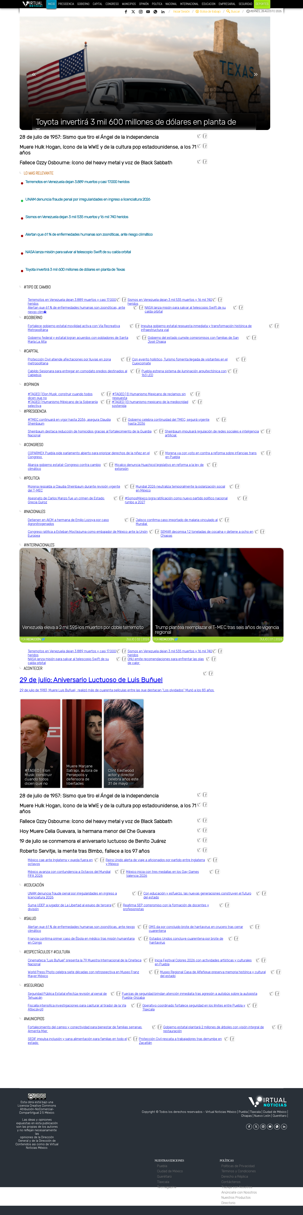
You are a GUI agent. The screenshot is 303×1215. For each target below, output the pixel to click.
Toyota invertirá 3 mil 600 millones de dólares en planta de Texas (73, 269)
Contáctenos (232, 1182)
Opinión (144, 4)
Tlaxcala (163, 1182)
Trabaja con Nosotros (237, 1187)
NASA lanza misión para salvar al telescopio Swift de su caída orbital (76, 251)
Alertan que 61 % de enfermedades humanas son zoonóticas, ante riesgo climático (87, 234)
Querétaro (165, 1176)
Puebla (162, 1166)
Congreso (112, 4)
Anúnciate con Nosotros (240, 1192)
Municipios (129, 4)
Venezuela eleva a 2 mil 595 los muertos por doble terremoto (82, 627)
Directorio (229, 1203)
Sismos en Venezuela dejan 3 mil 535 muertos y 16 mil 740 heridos (74, 216)
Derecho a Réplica (235, 1176)
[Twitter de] (43, 639)
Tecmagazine (167, 1187)
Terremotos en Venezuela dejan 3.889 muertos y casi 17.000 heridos (75, 181)
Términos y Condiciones (239, 1171)
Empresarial (227, 4)
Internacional (189, 4)
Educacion (208, 4)
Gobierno (83, 4)
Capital (97, 4)
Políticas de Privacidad (239, 1166)
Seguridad (245, 4)
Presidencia (66, 4)
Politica (157, 4)
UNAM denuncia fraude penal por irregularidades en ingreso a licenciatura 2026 (85, 199)
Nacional (171, 4)
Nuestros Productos (237, 1198)
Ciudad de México (170, 1171)
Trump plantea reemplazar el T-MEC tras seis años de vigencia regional (217, 629)
